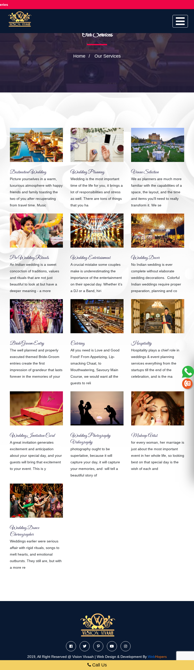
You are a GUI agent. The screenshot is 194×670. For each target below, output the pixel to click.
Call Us (99, 664)
